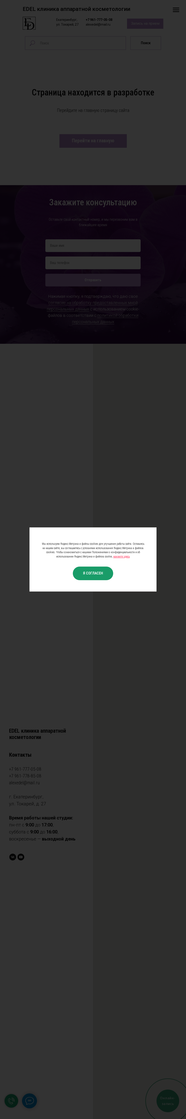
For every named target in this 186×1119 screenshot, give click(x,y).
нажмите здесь (121, 556)
